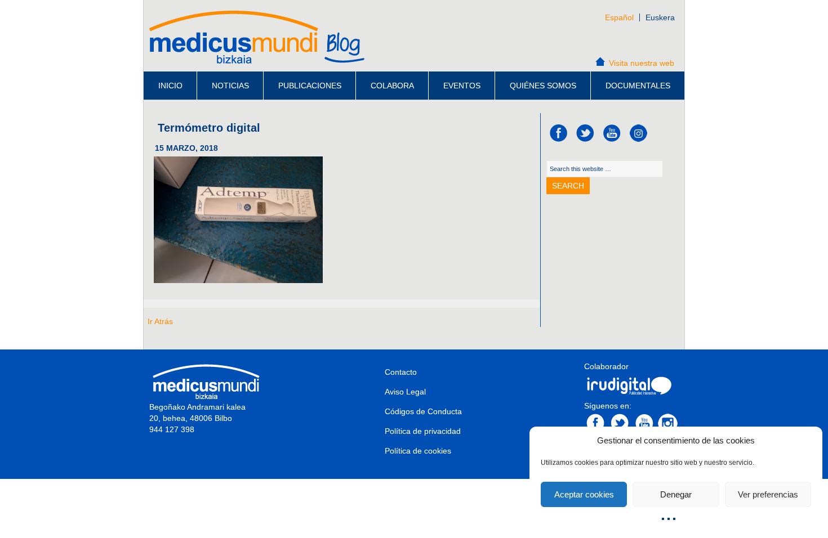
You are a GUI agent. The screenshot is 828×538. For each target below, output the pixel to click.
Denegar (676, 494)
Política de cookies (418, 450)
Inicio (170, 85)
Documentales (638, 85)
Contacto (401, 371)
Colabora (392, 85)
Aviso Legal (405, 391)
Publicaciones (309, 85)
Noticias (230, 85)
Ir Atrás (160, 321)
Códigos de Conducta (423, 411)
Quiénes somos (543, 85)
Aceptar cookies (584, 494)
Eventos (461, 85)
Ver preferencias (768, 494)
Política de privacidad (423, 431)
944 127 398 (171, 429)
